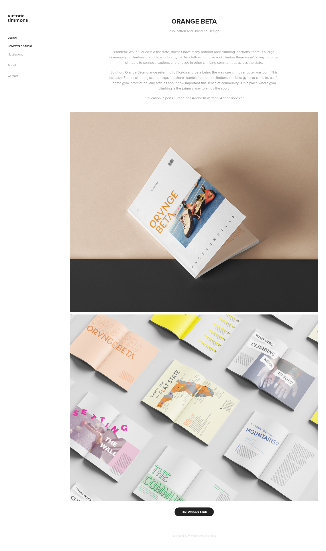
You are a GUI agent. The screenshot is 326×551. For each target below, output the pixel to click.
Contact (13, 76)
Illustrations (15, 54)
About (12, 65)
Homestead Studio (20, 46)
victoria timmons (18, 18)
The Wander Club (194, 512)
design (12, 38)
